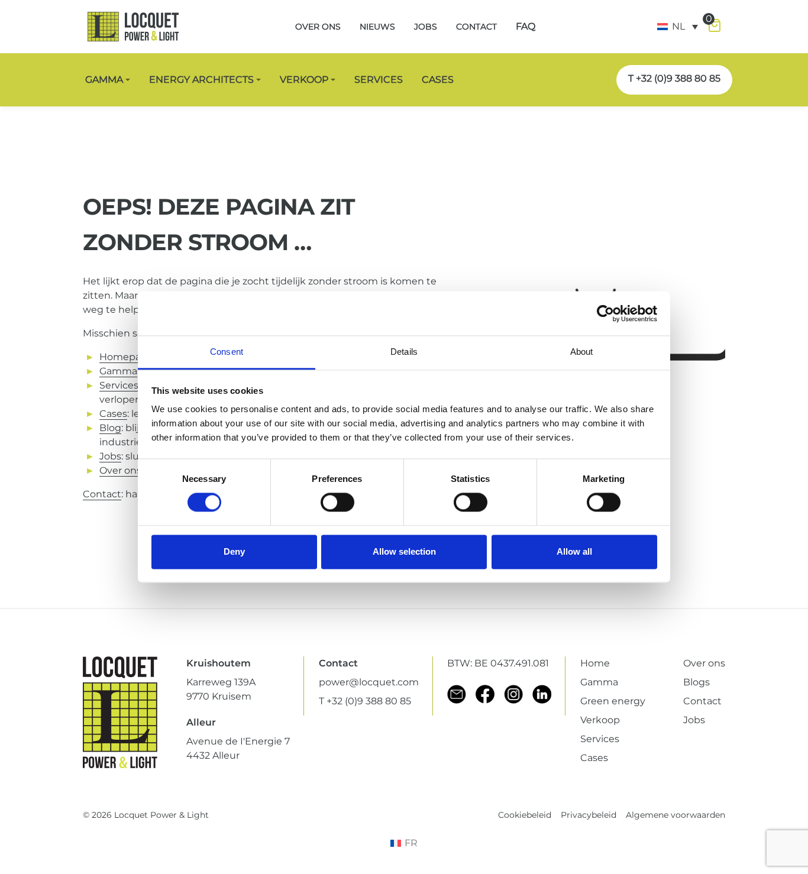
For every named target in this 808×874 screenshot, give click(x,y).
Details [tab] (404, 352)
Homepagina (130, 356)
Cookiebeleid (524, 815)
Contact (102, 494)
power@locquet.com (369, 682)
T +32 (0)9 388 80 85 (674, 78)
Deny (234, 551)
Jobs (110, 456)
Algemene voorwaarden (675, 815)
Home (595, 663)
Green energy (612, 701)
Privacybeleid (588, 815)
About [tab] (581, 352)
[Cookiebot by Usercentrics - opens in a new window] (605, 313)
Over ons (704, 663)
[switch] (337, 502)
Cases (594, 757)
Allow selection (404, 551)
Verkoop (600, 720)
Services (118, 385)
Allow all (574, 551)
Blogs (696, 682)
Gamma (118, 371)
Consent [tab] (226, 352)
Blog (110, 427)
